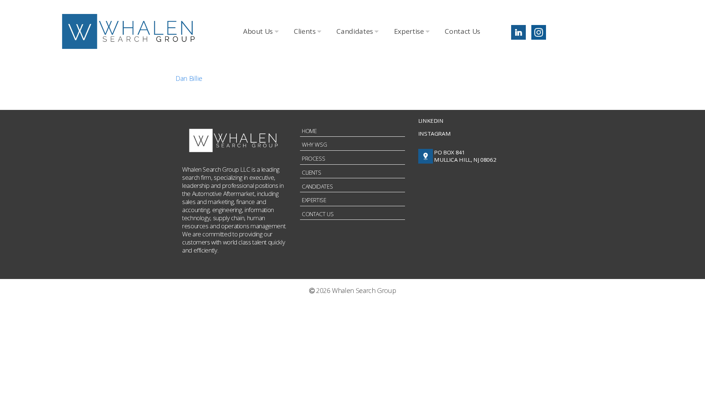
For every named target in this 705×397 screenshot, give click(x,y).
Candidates (355, 31)
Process (313, 158)
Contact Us (462, 31)
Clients (305, 31)
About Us (259, 31)
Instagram (434, 133)
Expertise (410, 31)
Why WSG (314, 144)
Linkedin (431, 120)
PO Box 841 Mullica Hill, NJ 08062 (465, 156)
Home (309, 131)
